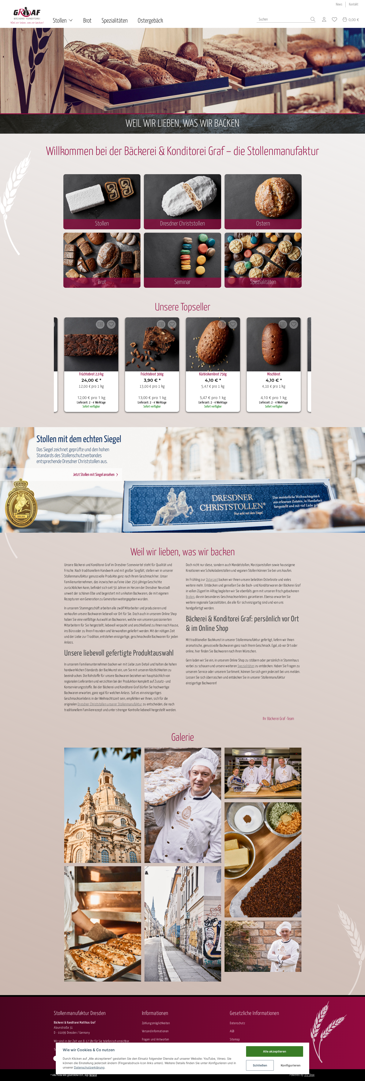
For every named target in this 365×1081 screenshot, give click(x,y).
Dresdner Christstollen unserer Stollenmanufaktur (110, 704)
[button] (324, 20)
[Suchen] (313, 20)
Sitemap (235, 1039)
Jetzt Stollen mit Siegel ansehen (93, 475)
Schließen (260, 1065)
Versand (93, 1075)
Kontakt (353, 4)
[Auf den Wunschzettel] (111, 324)
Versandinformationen (155, 1031)
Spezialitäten (263, 282)
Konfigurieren (291, 1065)
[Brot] (101, 201)
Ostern (263, 224)
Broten (190, 597)
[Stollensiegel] (263, 259)
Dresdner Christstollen (182, 224)
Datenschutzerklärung (89, 1067)
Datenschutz (237, 1023)
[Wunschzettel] (334, 20)
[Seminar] (182, 259)
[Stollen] (263, 201)
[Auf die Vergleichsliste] (100, 324)
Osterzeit (212, 580)
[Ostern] (101, 259)
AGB (232, 1031)
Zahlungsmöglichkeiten (156, 1023)
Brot (102, 282)
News (339, 4)
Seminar (182, 282)
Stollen (102, 224)
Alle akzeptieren (274, 1051)
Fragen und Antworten (155, 1039)
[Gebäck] (182, 201)
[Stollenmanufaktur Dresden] (27, 15)
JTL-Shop (309, 1075)
